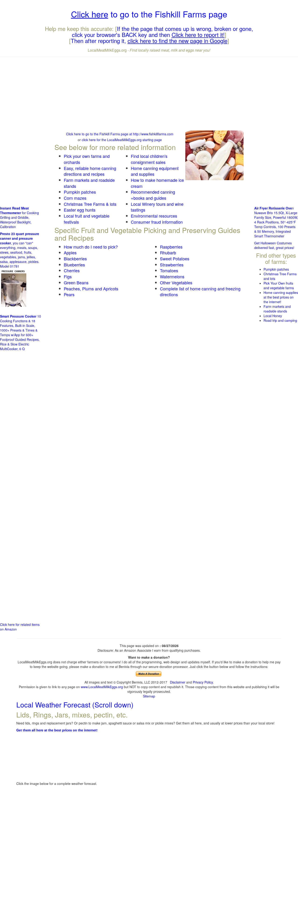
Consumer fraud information (157, 222)
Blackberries (75, 259)
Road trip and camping (280, 320)
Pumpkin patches (80, 192)
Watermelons (172, 276)
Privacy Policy (203, 682)
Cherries (72, 270)
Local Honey (273, 315)
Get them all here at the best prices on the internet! (57, 730)
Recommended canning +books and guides (153, 195)
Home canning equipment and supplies (155, 171)
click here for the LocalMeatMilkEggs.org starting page (122, 139)
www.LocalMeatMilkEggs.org (102, 686)
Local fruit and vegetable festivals (86, 219)
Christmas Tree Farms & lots (90, 204)
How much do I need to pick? (91, 247)
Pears (69, 294)
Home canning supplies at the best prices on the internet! (281, 297)
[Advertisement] (149, 94)
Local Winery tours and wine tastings (157, 207)
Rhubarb (168, 252)
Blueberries (74, 265)
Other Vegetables (176, 282)
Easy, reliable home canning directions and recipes (90, 171)
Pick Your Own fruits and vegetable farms (279, 285)
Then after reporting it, (149, 41)
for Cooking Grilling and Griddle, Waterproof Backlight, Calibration (19, 217)
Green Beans (76, 282)
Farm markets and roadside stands (89, 183)
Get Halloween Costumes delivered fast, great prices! (274, 245)
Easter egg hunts (79, 210)
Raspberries (171, 247)
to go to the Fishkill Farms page (149, 14)
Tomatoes (169, 270)
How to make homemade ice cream (157, 183)
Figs (68, 276)
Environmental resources (154, 216)
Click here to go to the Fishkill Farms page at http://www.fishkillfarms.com (119, 134)
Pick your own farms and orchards (87, 159)
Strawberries (171, 265)
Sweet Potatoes (174, 259)
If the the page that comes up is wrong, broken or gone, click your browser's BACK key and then (162, 31)
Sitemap (149, 696)
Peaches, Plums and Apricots (91, 289)
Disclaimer (177, 682)
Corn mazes (75, 198)
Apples (70, 252)
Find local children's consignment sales (149, 159)
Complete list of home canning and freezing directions (200, 292)
